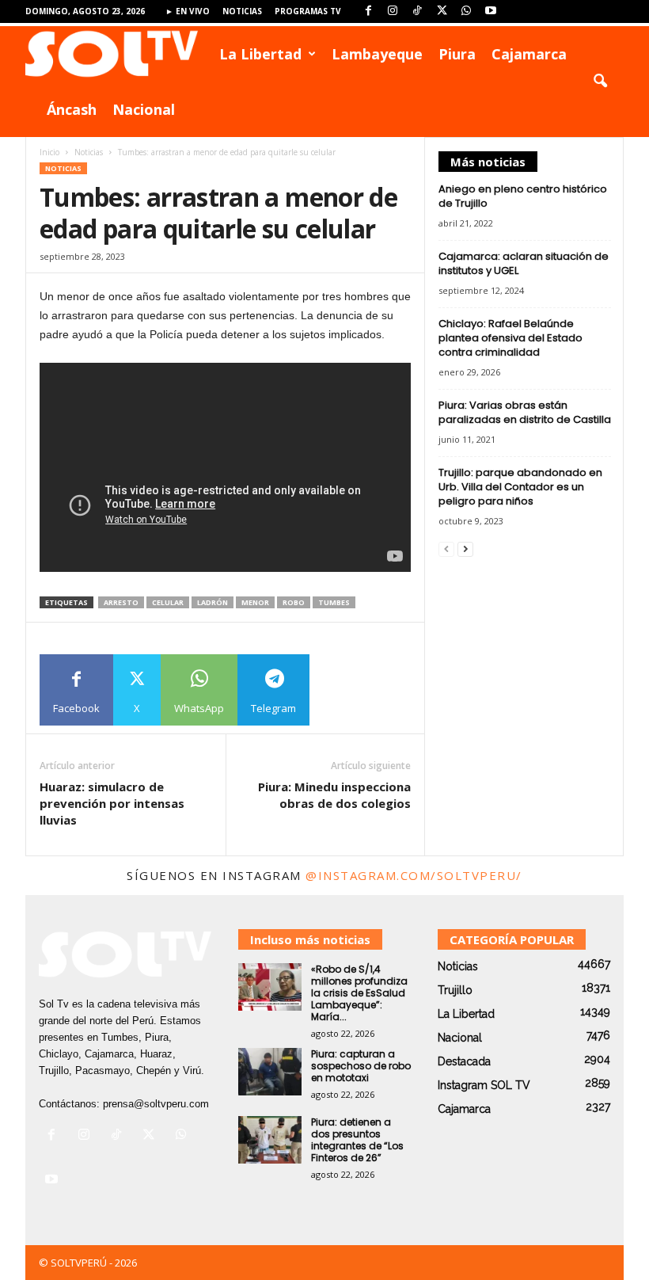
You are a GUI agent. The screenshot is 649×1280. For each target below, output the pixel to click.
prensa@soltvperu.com (156, 1104)
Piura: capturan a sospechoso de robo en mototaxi (361, 1065)
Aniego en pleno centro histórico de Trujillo (522, 196)
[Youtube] (490, 11)
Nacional (143, 109)
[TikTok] (417, 11)
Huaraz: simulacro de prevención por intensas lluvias (112, 803)
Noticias (242, 11)
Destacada (464, 1061)
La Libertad (260, 53)
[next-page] (465, 548)
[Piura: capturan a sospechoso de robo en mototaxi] (270, 1071)
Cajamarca (529, 53)
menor (255, 602)
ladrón (212, 602)
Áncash (72, 109)
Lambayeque (377, 53)
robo (294, 602)
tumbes (334, 602)
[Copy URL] (345, 690)
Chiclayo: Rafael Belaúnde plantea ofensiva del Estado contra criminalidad (510, 338)
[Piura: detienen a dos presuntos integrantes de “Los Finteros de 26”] (270, 1140)
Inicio (49, 152)
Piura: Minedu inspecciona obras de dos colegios (334, 795)
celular (168, 602)
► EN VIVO (187, 11)
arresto (121, 602)
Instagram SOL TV (484, 1085)
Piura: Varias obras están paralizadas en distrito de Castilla (524, 412)
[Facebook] (368, 11)
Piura (457, 53)
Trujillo (455, 990)
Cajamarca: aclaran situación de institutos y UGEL (523, 263)
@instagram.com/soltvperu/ (414, 875)
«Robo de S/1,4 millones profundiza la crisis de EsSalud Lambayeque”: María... (359, 992)
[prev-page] (446, 548)
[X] (441, 11)
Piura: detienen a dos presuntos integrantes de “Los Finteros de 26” (357, 1139)
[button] (600, 81)
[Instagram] (392, 11)
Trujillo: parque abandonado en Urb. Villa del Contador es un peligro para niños (520, 487)
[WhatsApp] (466, 11)
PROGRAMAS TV (308, 11)
